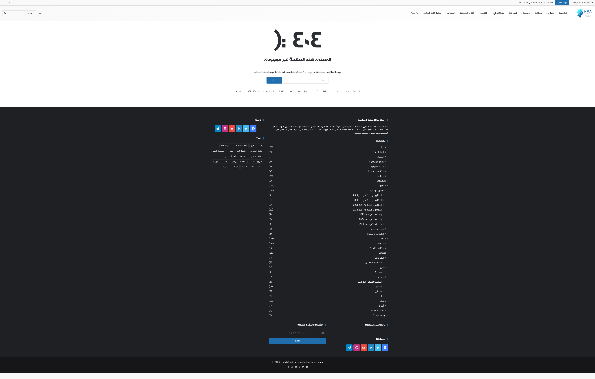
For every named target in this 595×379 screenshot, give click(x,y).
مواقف (234, 167)
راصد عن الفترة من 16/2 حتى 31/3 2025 (536, 3)
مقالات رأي (499, 13)
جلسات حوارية (377, 166)
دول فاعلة (244, 161)
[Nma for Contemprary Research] (584, 13)
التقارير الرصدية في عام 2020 (367, 200)
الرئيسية (563, 13)
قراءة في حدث (379, 315)
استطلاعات (381, 181)
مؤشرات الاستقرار (375, 234)
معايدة (378, 272)
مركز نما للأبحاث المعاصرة (252, 167)
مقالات (380, 243)
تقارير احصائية (466, 13)
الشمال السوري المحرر (237, 151)
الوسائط (451, 13)
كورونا (215, 161)
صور (382, 267)
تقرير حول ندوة (376, 162)
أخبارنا (551, 13)
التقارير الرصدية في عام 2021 (367, 205)
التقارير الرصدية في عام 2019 (367, 195)
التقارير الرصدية (377, 190)
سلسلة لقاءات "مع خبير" (369, 282)
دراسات (526, 13)
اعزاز (253, 146)
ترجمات (513, 13)
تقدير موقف (377, 311)
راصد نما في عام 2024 (370, 219)
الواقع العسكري (373, 262)
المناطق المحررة (217, 151)
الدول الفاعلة (226, 146)
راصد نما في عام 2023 (370, 214)
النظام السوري (256, 156)
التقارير (483, 13)
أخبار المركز (378, 152)
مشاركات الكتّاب (432, 13)
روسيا (233, 161)
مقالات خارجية (377, 248)
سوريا (225, 161)
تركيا (218, 156)
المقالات (382, 238)
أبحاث (381, 306)
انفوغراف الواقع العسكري (235, 156)
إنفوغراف (379, 258)
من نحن (415, 13)
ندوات (381, 176)
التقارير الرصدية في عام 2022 (367, 209)
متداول (378, 291)
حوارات (538, 13)
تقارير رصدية (257, 161)
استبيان (380, 157)
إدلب (260, 146)
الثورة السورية (241, 146)
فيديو (381, 277)
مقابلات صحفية (376, 171)
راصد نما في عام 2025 (370, 224)
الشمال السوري (256, 151)
